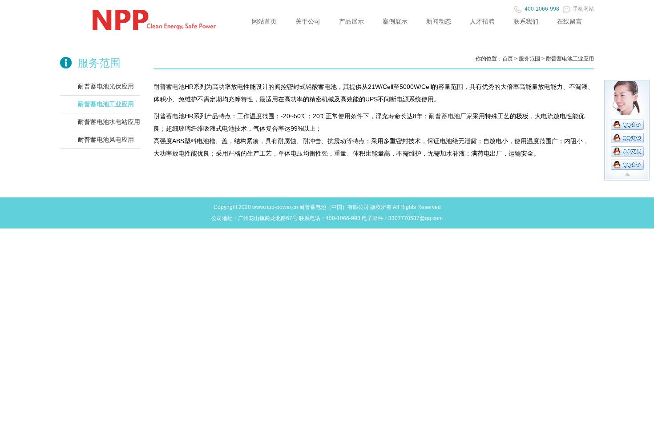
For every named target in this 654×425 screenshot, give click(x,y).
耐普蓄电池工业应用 (106, 104)
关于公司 (307, 21)
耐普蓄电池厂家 (450, 116)
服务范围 (529, 59)
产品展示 (351, 21)
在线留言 (569, 21)
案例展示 (395, 21)
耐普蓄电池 (169, 86)
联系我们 (525, 21)
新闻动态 (438, 21)
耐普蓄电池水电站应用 (109, 121)
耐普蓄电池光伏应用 (106, 86)
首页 (507, 59)
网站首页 (264, 21)
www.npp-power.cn (275, 207)
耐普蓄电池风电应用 (106, 139)
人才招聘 (482, 21)
